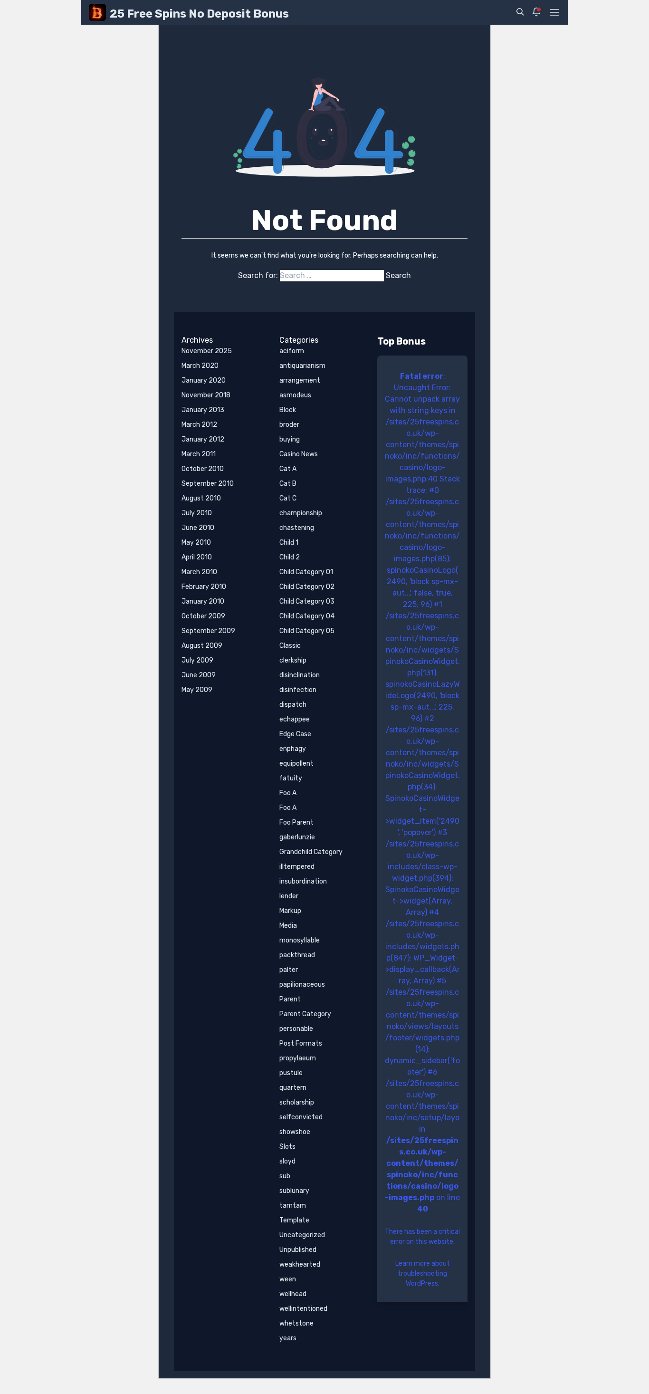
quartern (292, 1088)
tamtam (292, 1206)
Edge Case (295, 734)
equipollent (296, 763)
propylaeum (297, 1058)
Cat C (287, 498)
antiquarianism (302, 366)
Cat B (287, 484)
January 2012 (202, 439)
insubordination (303, 881)
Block (287, 410)
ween (287, 1279)
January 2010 (202, 601)
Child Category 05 (306, 631)
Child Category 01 (306, 572)
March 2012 (199, 425)
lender (288, 896)
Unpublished (297, 1250)
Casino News (298, 454)
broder (289, 425)
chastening (296, 528)
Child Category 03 (306, 601)
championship (300, 513)
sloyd (287, 1161)
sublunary (294, 1191)
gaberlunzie (297, 837)
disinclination (299, 675)
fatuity (290, 778)
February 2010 (203, 587)
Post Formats (300, 1043)
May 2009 (196, 690)
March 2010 (199, 572)
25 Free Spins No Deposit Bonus (199, 13)
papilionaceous (302, 985)
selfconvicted (301, 1117)
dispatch (292, 705)
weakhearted (299, 1264)
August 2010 (201, 498)
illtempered (297, 867)
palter (288, 970)
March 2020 (200, 366)
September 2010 (207, 484)
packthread (297, 955)
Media (288, 926)
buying (289, 439)
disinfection (297, 690)
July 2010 (196, 513)
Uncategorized (302, 1235)
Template (294, 1220)
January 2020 (203, 380)
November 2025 (206, 351)
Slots (287, 1147)
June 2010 (197, 528)
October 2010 (202, 469)
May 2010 (196, 542)
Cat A (287, 469)
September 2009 (208, 631)
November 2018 (205, 395)
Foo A (287, 793)
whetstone (296, 1323)
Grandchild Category (311, 852)
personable (296, 1029)
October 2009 (203, 616)
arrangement (299, 380)
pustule (291, 1073)
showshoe (294, 1132)
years (287, 1338)
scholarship (296, 1102)
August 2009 (201, 646)
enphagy (292, 749)
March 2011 (198, 454)
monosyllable (299, 940)
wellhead (292, 1294)
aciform (291, 351)
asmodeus (295, 395)
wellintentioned (303, 1309)
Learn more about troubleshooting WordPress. (422, 1273)
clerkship (292, 660)
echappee (294, 719)
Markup (290, 911)
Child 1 (288, 542)
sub (284, 1176)
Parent (290, 999)
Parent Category (305, 1014)
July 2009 (197, 660)
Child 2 (289, 557)
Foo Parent (296, 822)
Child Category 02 (306, 587)
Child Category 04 (306, 616)
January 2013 (202, 410)
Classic (290, 646)
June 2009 (198, 675)
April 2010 (196, 557)
